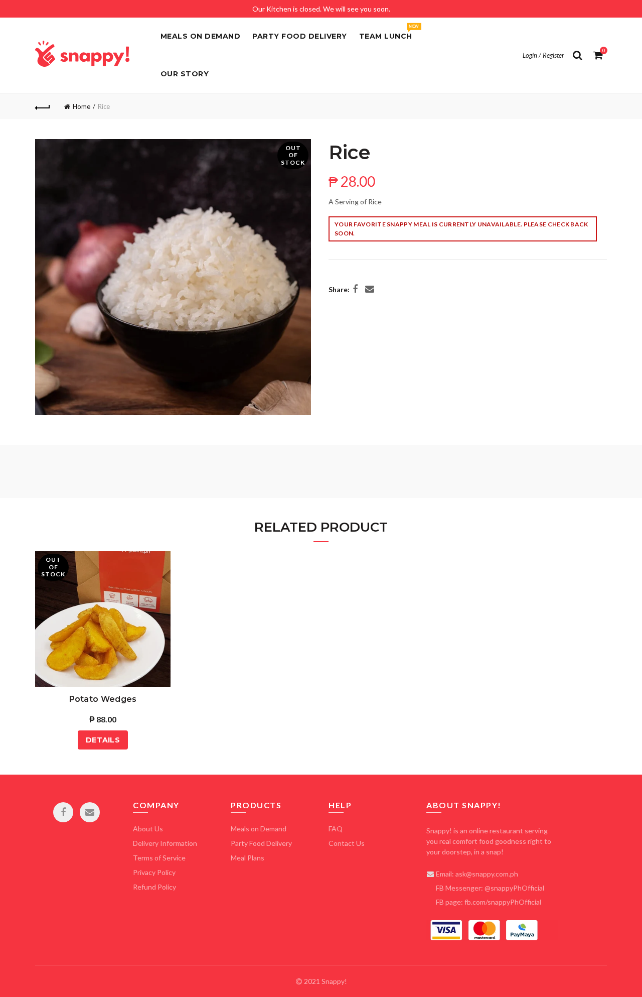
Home (81, 106)
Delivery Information (165, 843)
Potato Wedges (103, 699)
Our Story (184, 73)
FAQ (336, 828)
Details (103, 739)
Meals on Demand (200, 36)
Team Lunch (389, 32)
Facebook (63, 812)
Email (90, 812)
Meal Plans (247, 857)
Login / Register (543, 55)
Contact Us (347, 843)
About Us (148, 828)
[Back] (42, 106)
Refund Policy (154, 887)
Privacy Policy (154, 872)
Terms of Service (159, 857)
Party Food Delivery (299, 36)
